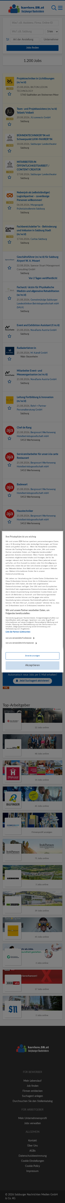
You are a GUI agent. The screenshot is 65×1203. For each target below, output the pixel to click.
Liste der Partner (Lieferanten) (18, 632)
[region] (32, 601)
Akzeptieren (32, 665)
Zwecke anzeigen (32, 656)
